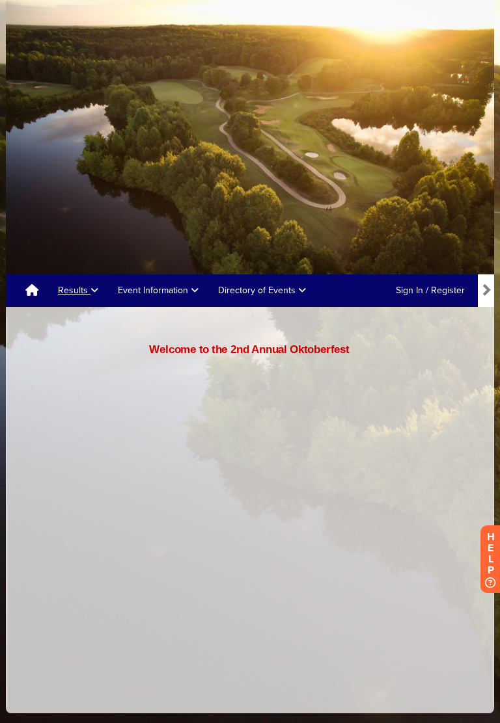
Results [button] (74, 290)
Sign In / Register (430, 290)
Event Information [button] (154, 290)
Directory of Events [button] (258, 290)
